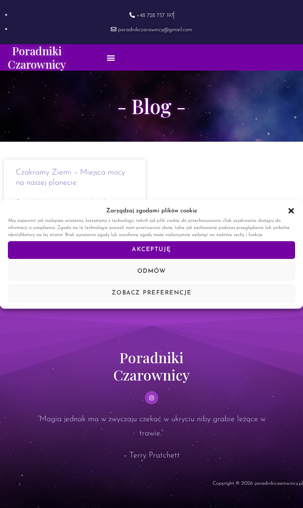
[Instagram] (151, 398)
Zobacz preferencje (152, 293)
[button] (291, 211)
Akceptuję (151, 250)
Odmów (151, 271)
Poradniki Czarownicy (37, 57)
